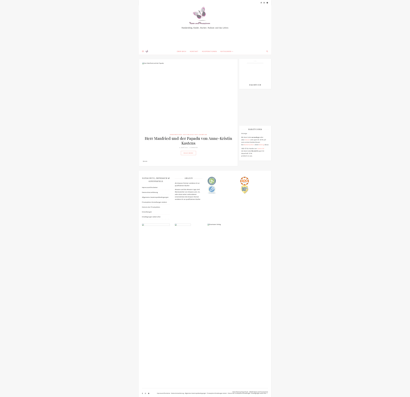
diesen (247, 140)
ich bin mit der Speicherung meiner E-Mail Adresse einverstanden (254, 103)
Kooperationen (209, 51)
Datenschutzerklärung (150, 192)
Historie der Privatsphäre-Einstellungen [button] (151, 209)
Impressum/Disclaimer (150, 187)
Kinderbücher (176, 134)
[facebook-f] (261, 3)
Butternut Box (249, 145)
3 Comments (193, 147)
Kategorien (225, 51)
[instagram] (264, 3)
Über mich (181, 51)
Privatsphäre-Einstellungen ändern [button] (154, 202)
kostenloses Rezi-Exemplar (195, 134)
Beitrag (261, 145)
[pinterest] (267, 3)
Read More (188, 153)
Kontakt (194, 51)
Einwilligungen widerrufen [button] (151, 217)
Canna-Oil (260, 148)
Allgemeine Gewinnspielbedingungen (155, 197)
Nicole (145, 161)
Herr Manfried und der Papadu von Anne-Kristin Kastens (188, 140)
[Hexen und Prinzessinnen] (205, 26)
